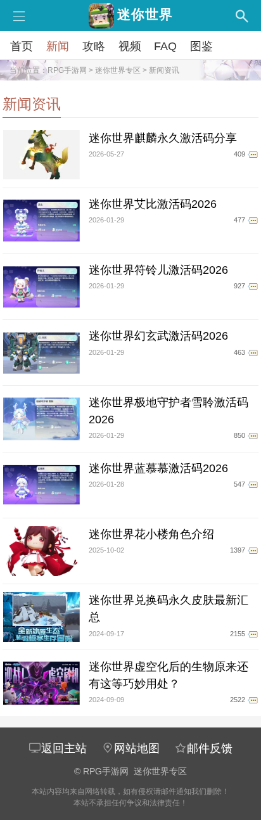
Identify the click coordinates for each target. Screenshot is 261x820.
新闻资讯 (164, 70)
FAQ (165, 46)
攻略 (93, 46)
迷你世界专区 (118, 70)
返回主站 (64, 748)
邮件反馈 (209, 748)
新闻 (57, 46)
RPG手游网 (67, 70)
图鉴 (201, 46)
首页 (21, 46)
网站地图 (137, 748)
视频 (129, 46)
